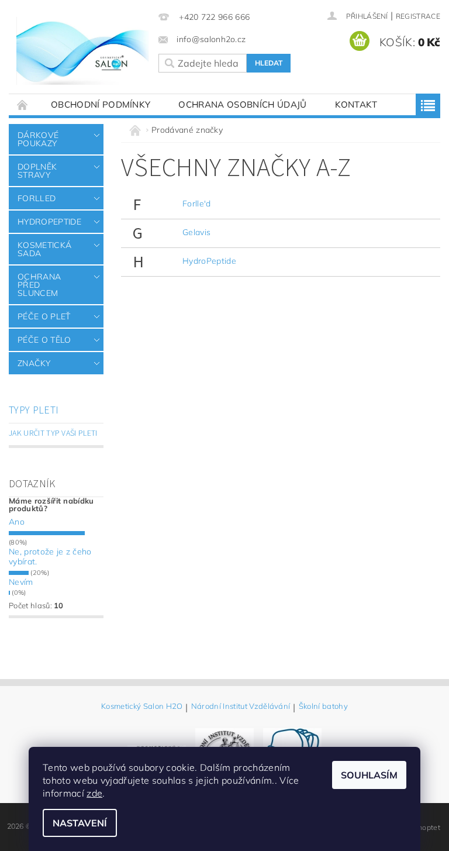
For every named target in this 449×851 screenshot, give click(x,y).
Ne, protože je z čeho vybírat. (50, 556)
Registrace (418, 16)
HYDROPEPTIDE (49, 221)
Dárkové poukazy (38, 139)
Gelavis (196, 232)
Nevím (21, 582)
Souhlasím (369, 775)
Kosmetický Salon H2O (141, 706)
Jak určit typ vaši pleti (53, 433)
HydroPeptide (209, 261)
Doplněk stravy (37, 170)
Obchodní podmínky (100, 104)
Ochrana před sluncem (39, 284)
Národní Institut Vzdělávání (241, 706)
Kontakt (356, 104)
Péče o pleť (44, 316)
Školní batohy (323, 706)
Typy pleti (33, 410)
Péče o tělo (44, 340)
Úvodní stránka (23, 104)
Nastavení (80, 823)
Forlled (37, 198)
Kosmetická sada (44, 249)
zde (94, 793)
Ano (17, 521)
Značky (34, 363)
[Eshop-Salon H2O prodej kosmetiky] (82, 51)
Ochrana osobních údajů (242, 104)
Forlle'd (196, 203)
